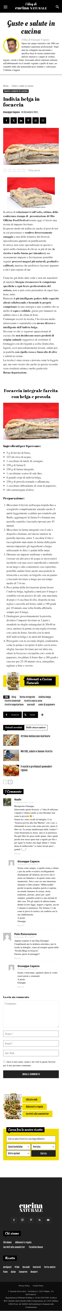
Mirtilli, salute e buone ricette (36, 751)
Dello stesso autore (35, 727)
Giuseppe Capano (11, 112)
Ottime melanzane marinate (35, 736)
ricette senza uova (33, 700)
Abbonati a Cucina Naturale (39, 681)
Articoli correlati (13, 727)
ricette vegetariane (14, 704)
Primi (17, 1267)
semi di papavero (46, 704)
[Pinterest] (31, 1220)
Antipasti (7, 1267)
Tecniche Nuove (36, 1247)
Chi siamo (7, 1242)
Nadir (17, 799)
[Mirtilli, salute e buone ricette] (11, 755)
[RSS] (39, 1220)
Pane (5, 1271)
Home (6, 85)
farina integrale (27, 696)
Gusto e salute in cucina (22, 85)
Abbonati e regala (23, 1242)
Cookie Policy (38, 1285)
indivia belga (44, 696)
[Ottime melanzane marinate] (11, 740)
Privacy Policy (24, 1285)
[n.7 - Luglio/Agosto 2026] (13, 681)
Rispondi (17, 853)
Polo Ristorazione (25, 934)
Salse (13, 1271)
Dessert (34, 1271)
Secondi (26, 1267)
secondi (31, 704)
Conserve (23, 1271)
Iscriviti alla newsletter (14, 1247)
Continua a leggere (11, 69)
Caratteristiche (15, 1146)
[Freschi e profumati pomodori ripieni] (11, 770)
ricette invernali (13, 700)
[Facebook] (14, 1220)
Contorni (37, 1267)
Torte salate (49, 1267)
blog (14, 696)
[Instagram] (22, 1220)
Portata (36, 1146)
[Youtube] (48, 1220)
